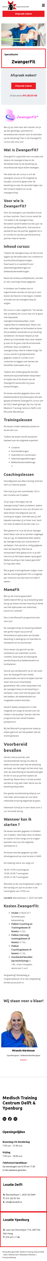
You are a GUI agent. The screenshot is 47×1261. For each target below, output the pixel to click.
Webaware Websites (27, 1254)
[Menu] (43, 5)
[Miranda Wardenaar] (23, 1028)
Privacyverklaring (9, 1257)
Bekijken (23, 1060)
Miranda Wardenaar (23, 1050)
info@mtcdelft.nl (14, 1202)
